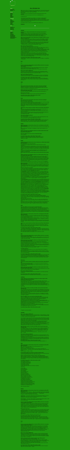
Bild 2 (21, 63)
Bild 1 (21, 62)
